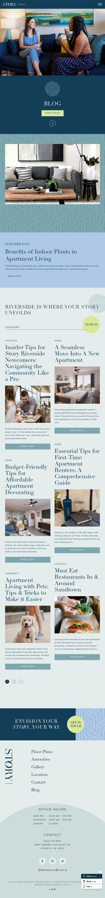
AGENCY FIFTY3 (63, 885)
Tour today (52, 113)
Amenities (40, 759)
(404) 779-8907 (52, 841)
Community (12, 574)
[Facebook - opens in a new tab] (42, 861)
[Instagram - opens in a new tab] (52, 861)
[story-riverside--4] (27, 535)
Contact (38, 782)
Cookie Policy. (61, 882)
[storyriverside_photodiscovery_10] (77, 633)
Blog (35, 790)
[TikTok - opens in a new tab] (62, 861)
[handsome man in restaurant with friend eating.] (27, 422)
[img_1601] (77, 526)
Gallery (37, 767)
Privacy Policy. (43, 882)
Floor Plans (42, 751)
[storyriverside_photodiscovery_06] (27, 642)
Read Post (15, 276)
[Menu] (100, 4)
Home (8, 460)
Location (11, 341)
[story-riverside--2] (77, 403)
